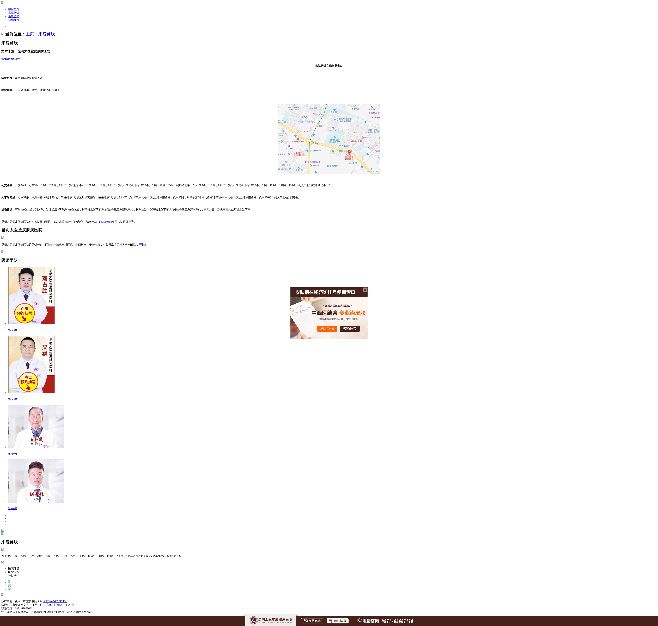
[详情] (142, 244)
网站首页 (13, 9)
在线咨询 (13, 16)
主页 (30, 34)
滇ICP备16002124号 (55, 601)
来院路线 (13, 12)
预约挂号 (15, 58)
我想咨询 (5, 58)
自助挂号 (13, 20)
